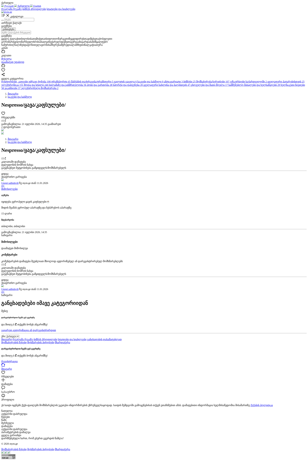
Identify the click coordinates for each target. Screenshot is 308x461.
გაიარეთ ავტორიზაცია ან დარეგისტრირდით (28, 330)
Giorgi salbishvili (10, 183)
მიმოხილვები (9, 189)
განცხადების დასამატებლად (104, 339)
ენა (3, 336)
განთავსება (8, 29)
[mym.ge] (6, 12)
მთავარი (6, 339)
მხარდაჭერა (62, 342)
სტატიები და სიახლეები (61, 9)
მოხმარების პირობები (40, 342)
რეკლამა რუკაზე (11, 9)
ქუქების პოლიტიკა (261, 405)
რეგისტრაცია (9, 361)
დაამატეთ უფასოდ (12, 62)
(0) (2, 186)
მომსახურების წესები (14, 342)
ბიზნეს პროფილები (34, 9)
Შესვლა (6, 58)
